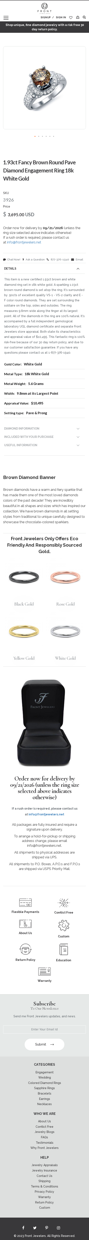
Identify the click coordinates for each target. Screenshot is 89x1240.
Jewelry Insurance (44, 1170)
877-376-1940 (59, 259)
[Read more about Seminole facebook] (23, 1229)
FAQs (44, 1137)
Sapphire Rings (44, 1088)
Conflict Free (44, 1126)
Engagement (45, 1072)
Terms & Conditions (44, 1186)
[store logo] (44, 8)
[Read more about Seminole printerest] (47, 1229)
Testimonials (44, 1142)
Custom (44, 1207)
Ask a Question (35, 259)
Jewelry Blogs (44, 1132)
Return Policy (44, 1202)
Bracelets (44, 1093)
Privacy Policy (44, 1191)
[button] (35, 136)
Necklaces (44, 1104)
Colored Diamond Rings (44, 1083)
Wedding (44, 1077)
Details (10, 268)
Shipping (44, 1181)
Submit (40, 1044)
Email (79, 259)
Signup (46, 17)
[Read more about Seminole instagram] (59, 1229)
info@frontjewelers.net (24, 242)
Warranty (44, 1197)
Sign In (61, 17)
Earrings (44, 1099)
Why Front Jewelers (44, 1148)
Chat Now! (13, 259)
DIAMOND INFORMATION (21, 428)
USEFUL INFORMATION (20, 445)
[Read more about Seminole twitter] (35, 1229)
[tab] (44, 269)
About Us (44, 1121)
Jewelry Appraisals (44, 1165)
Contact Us (44, 1176)
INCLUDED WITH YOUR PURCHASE (29, 437)
